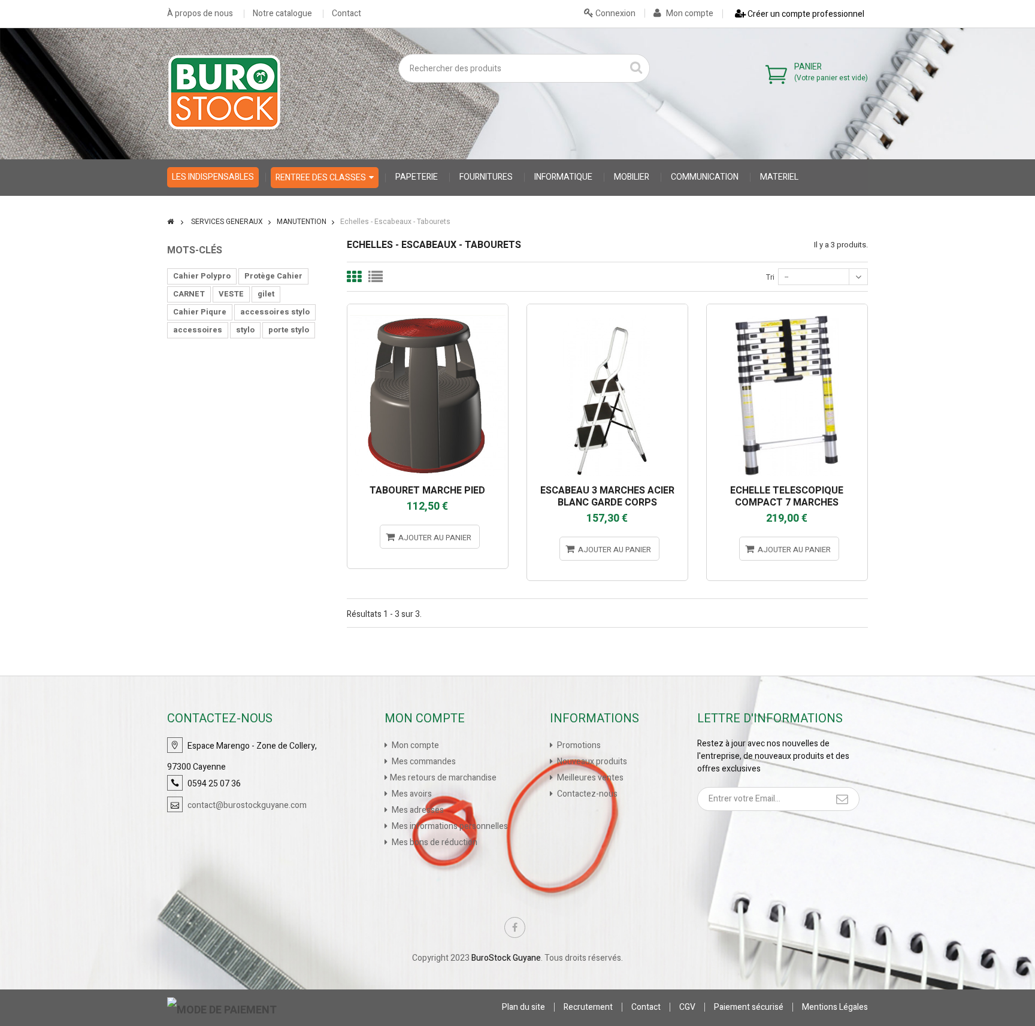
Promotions (578, 745)
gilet (266, 293)
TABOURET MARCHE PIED (427, 491)
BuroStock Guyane (506, 958)
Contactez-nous (586, 794)
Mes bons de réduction (433, 842)
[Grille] (354, 277)
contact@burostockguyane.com (247, 805)
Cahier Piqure (199, 311)
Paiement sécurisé (748, 1007)
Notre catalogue (282, 14)
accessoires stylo (275, 311)
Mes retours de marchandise (443, 777)
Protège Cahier (273, 276)
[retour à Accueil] (170, 221)
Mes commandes (423, 761)
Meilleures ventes (589, 777)
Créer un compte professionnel (805, 14)
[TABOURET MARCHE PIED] (428, 309)
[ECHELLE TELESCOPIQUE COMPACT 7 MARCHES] (787, 309)
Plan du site (523, 1007)
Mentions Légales (835, 1007)
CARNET (189, 293)
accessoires (197, 329)
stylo (245, 329)
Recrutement (588, 1007)
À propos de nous (200, 14)
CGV (687, 1007)
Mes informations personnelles (449, 826)
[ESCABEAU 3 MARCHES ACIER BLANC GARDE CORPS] (607, 309)
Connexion (614, 13)
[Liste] (375, 277)
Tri (770, 277)
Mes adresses (417, 810)
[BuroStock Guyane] (224, 92)
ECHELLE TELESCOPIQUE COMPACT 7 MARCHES (786, 497)
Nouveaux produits (591, 761)
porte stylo (288, 329)
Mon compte (688, 13)
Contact (346, 14)
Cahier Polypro (202, 276)
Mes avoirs (411, 794)
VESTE (231, 293)
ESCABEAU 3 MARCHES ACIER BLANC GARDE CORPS (607, 497)
